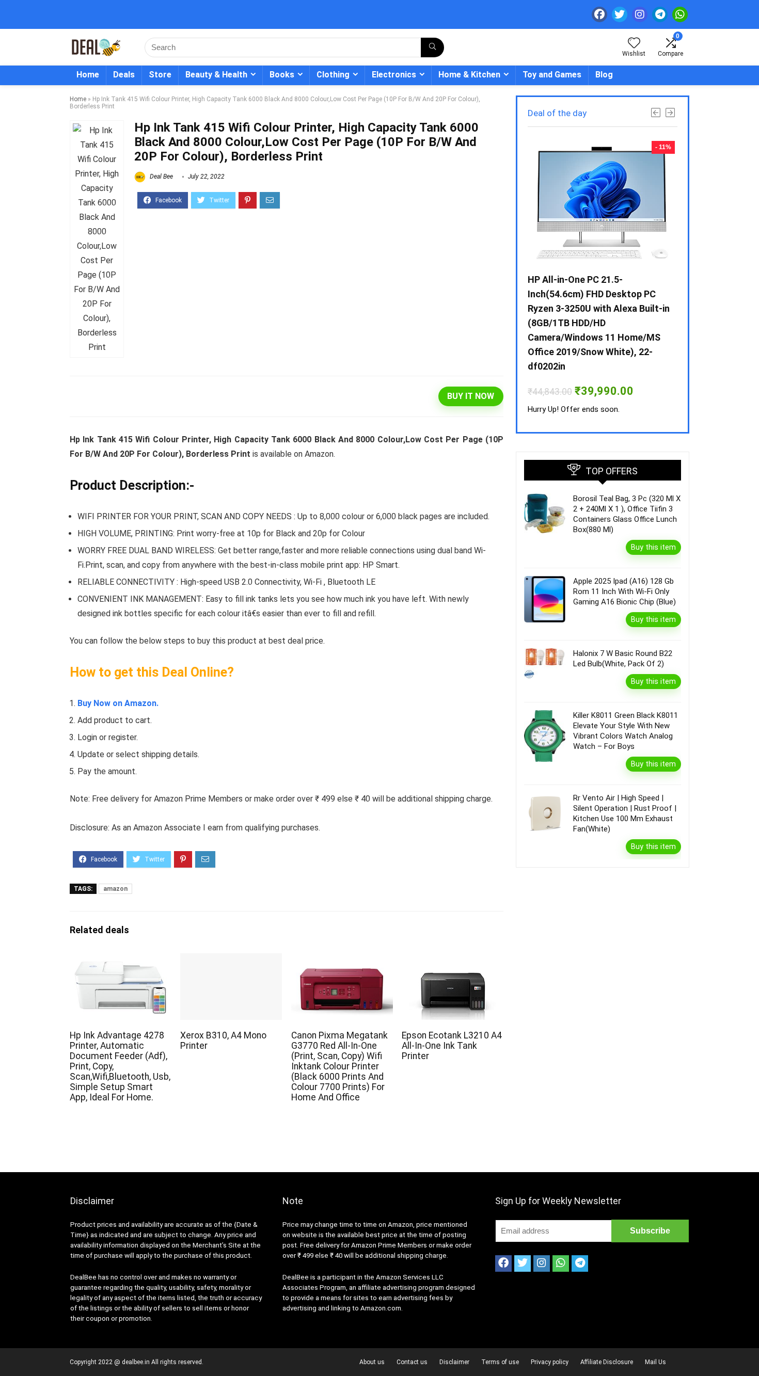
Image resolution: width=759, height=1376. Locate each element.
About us (372, 1362)
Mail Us (655, 1362)
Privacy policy (549, 1362)
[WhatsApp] (680, 14)
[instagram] (639, 14)
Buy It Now (470, 396)
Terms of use (500, 1362)
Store (160, 74)
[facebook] (599, 14)
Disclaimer (454, 1362)
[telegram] (660, 14)
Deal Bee (160, 176)
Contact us (412, 1362)
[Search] (432, 47)
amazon (115, 888)
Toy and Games (552, 74)
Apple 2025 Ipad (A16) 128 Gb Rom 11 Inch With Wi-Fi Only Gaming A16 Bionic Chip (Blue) (624, 591)
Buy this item (653, 547)
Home (87, 74)
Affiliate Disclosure (606, 1362)
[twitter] (619, 14)
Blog (604, 74)
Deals (124, 74)
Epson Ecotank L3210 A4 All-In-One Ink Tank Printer (452, 1045)
